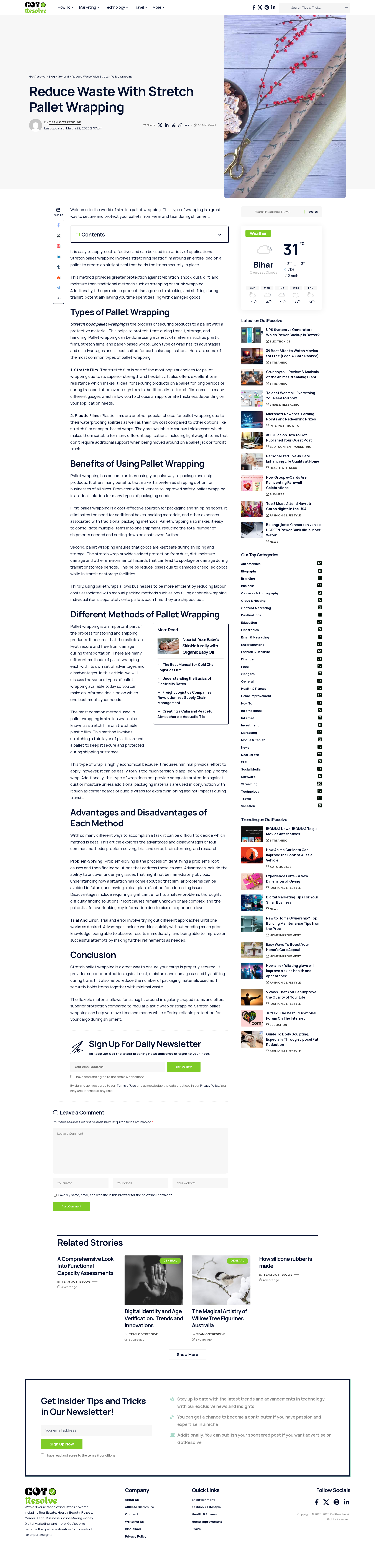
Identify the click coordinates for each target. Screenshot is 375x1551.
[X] (260, 7)
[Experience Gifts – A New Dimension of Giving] (252, 881)
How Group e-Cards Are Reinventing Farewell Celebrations (286, 482)
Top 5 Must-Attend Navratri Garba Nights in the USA (289, 506)
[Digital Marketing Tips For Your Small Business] (252, 903)
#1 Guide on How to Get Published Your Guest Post (289, 438)
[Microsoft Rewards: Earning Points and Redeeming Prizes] (252, 419)
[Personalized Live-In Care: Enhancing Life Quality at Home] (252, 461)
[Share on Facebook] (58, 225)
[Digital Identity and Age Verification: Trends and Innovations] (154, 1280)
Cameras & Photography (281, 592)
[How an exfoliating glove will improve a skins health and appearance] (252, 971)
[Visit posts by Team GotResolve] (35, 125)
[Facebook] (254, 7)
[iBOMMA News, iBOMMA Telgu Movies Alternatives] (252, 834)
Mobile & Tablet (281, 739)
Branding (281, 578)
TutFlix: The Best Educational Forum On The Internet (291, 1015)
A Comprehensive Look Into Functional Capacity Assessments (85, 1266)
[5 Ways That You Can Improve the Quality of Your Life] (252, 997)
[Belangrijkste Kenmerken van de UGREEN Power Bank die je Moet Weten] (252, 530)
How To (293, 426)
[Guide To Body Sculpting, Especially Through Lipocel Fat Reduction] (252, 1039)
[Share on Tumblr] (58, 267)
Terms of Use (126, 1085)
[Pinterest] (266, 7)
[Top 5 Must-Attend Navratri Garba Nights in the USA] (252, 509)
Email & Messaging (284, 405)
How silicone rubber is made (285, 1262)
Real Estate (281, 754)
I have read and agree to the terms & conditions (110, 1077)
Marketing (281, 732)
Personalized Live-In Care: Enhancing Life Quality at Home (292, 459)
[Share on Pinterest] (58, 246)
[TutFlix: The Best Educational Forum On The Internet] (252, 1018)
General (281, 680)
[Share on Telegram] (58, 288)
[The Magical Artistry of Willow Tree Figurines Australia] (221, 1280)
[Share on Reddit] (174, 125)
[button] (180, 125)
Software (281, 776)
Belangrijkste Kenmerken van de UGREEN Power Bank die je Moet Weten (293, 529)
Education (281, 622)
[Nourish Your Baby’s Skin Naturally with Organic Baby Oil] (168, 646)
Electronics (280, 341)
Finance (281, 658)
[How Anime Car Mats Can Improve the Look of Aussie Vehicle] (252, 855)
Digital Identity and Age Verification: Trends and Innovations (154, 1318)
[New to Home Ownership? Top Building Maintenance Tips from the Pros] (252, 924)
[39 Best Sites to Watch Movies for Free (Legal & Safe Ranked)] (252, 356)
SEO (273, 447)
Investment (281, 725)
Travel (281, 798)
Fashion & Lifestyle (285, 515)
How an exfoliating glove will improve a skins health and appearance (290, 970)
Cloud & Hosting (281, 600)
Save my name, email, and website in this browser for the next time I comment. (115, 1195)
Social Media (281, 769)
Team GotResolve (65, 122)
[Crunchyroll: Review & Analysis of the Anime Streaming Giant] (252, 377)
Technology (281, 791)
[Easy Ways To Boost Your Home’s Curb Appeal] (252, 950)
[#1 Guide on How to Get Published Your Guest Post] (252, 440)
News (274, 541)
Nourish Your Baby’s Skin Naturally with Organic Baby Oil (201, 646)
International (281, 710)
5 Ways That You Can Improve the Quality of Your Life (291, 994)
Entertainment (281, 644)
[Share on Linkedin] (167, 125)
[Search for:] (277, 211)
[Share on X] (160, 125)
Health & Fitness (283, 468)
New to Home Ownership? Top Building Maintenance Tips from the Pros (293, 923)
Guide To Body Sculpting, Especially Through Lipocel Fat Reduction (292, 1039)
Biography (281, 570)
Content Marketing (294, 447)
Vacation (281, 805)
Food (281, 666)
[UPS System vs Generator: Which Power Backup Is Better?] (252, 335)
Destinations (281, 614)
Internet (277, 426)
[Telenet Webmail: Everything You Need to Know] (252, 398)
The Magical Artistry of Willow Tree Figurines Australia (219, 1318)
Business (277, 494)
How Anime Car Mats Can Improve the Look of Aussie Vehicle (289, 855)
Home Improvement (281, 695)
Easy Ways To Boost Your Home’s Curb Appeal (287, 947)
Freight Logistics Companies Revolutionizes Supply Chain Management (184, 697)
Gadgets (281, 673)
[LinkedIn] (273, 7)
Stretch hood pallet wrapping (97, 324)
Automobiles (281, 563)
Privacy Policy (209, 1085)
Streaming (279, 362)
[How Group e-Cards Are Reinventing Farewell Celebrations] (252, 483)
